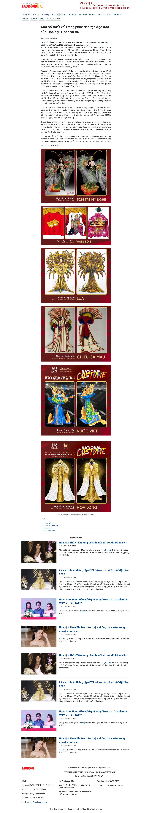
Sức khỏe (117, 15)
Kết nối (34, 19)
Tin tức (55, 15)
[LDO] (38, 552)
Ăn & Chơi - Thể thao (87, 15)
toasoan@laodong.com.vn (36, 802)
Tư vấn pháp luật (53, 19)
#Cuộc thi (48, 528)
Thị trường (72, 15)
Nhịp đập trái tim (104, 15)
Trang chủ (26, 15)
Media (41, 19)
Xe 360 (25, 19)
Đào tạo (36, 15)
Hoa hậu (108, 550)
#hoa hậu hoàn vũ (51, 526)
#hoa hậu (47, 523)
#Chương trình (50, 531)
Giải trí (62, 15)
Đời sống (45, 15)
